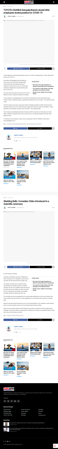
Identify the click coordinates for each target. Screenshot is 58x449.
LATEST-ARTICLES (25, 409)
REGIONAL (40, 409)
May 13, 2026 (6, 167)
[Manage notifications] (55, 446)
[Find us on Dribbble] (18, 401)
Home (5, 6)
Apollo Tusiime (11, 16)
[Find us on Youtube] (7, 441)
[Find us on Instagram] (11, 401)
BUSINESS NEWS (7, 411)
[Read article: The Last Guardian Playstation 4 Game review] (23, 174)
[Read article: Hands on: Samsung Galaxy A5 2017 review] (9, 174)
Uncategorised (10, 6)
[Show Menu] (4, 2)
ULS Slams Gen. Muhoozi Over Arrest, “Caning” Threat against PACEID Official (27, 422)
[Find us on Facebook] (5, 401)
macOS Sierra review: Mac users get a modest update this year (49, 162)
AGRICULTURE (7, 409)
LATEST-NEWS (24, 411)
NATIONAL (23, 413)
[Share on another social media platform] (53, 68)
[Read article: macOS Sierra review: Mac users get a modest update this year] (49, 155)
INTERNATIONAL (7, 413)
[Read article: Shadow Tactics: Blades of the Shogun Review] (36, 155)
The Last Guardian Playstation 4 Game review (21, 182)
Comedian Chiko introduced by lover (15, 315)
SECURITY (40, 411)
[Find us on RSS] (9, 441)
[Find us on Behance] (15, 401)
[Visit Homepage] (29, 2)
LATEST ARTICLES (8, 415)
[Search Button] (53, 2)
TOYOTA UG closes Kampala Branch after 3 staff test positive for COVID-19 (24, 124)
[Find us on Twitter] (8, 401)
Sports (40, 413)
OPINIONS (23, 415)
